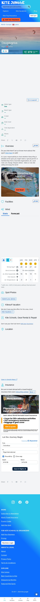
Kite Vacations (21, 11)
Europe (8, 24)
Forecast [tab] (15, 213)
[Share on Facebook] (7, 140)
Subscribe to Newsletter (10, 514)
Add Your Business (8, 534)
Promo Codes (6, 521)
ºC (7, 260)
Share (34, 600)
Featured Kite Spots (8, 584)
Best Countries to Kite (9, 576)
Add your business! (27, 324)
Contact (4, 555)
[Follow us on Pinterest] (26, 502)
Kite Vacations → (7, 312)
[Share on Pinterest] (21, 140)
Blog (35, 11)
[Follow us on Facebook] (20, 502)
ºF (10, 260)
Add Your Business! (12, 20)
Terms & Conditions (8, 563)
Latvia (16, 24)
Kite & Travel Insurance (9, 517)
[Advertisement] (20, 75)
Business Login (7, 543)
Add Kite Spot (6, 525)
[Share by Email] (16, 140)
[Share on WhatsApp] (25, 140)
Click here (8, 153)
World (3, 24)
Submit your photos (9, 299)
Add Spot (33, 16)
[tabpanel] (20, 272)
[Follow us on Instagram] (13, 502)
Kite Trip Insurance (10, 16)
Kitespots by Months (8, 580)
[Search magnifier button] (29, 6)
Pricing (3, 538)
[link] (36, 594)
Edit (36, 145)
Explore (5, 11)
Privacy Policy (6, 559)
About (3, 551)
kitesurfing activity (22, 392)
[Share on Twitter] (12, 140)
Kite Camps (5, 572)
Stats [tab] (5, 213)
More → (32, 392)
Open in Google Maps (8, 379)
